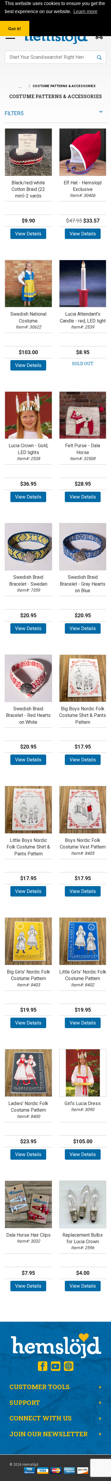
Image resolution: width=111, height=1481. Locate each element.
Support (24, 1402)
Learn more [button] (85, 11)
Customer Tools (39, 1387)
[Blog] (68, 1366)
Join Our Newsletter (48, 1434)
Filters (14, 113)
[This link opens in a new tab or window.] (42, 1366)
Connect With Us (40, 1418)
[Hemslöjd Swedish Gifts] (55, 1345)
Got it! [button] (14, 28)
